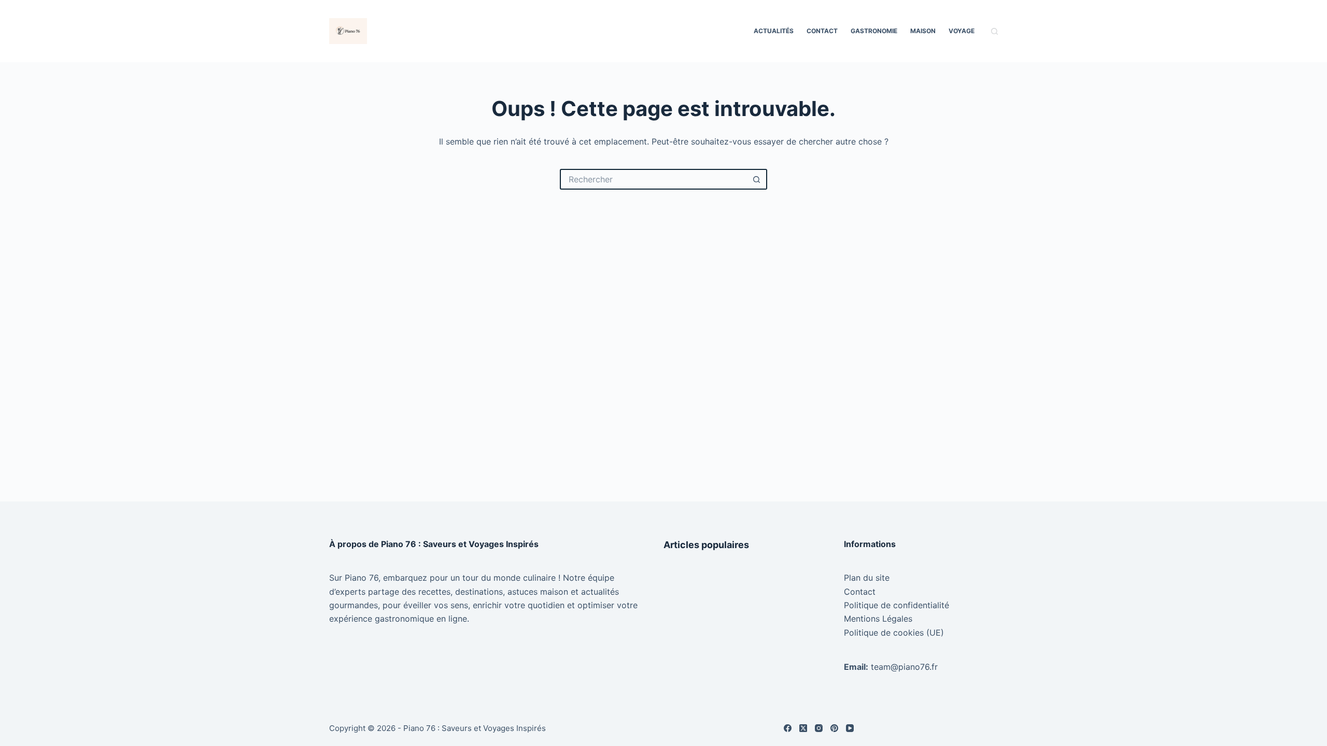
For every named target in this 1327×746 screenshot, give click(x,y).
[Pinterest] (834, 728)
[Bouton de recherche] (756, 179)
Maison (923, 31)
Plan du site (867, 577)
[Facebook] (788, 728)
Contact (822, 31)
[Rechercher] (994, 31)
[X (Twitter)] (803, 728)
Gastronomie (874, 31)
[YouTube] (850, 728)
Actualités (774, 31)
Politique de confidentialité (896, 605)
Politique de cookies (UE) (894, 632)
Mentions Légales (878, 618)
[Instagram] (819, 728)
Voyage (962, 31)
